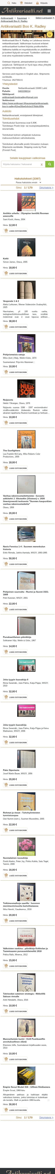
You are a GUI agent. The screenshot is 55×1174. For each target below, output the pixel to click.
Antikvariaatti (7, 18)
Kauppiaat (22, 18)
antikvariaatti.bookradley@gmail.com (20, 97)
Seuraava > (46, 187)
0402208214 (24, 91)
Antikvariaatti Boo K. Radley (14, 21)
